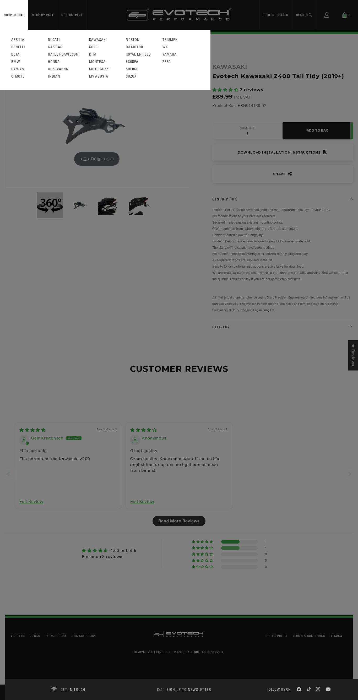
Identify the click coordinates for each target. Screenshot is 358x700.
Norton (133, 40)
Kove (93, 47)
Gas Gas (55, 47)
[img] (32, 430)
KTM (92, 54)
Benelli (18, 47)
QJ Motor (134, 47)
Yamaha (169, 54)
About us (17, 636)
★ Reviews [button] (353, 355)
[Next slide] (349, 474)
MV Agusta (98, 76)
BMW (15, 62)
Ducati (54, 40)
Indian (54, 76)
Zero (166, 62)
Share (280, 174)
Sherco (132, 69)
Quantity (247, 128)
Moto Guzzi (99, 69)
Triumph (170, 40)
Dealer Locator (275, 15)
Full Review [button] (31, 501)
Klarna (336, 636)
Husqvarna (58, 69)
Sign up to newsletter (188, 689)
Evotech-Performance (165, 652)
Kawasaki (98, 40)
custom (71, 15)
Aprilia (17, 40)
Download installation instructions (280, 152)
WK (165, 47)
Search (302, 15)
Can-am (18, 69)
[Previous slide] (8, 474)
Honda (54, 62)
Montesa (97, 62)
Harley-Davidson (63, 54)
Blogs (35, 636)
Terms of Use (56, 636)
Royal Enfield (138, 54)
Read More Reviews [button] (179, 521)
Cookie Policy (276, 636)
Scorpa (132, 62)
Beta (15, 54)
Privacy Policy (84, 636)
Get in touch (73, 689)
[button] (226, 90)
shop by (14, 15)
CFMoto (18, 76)
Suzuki (132, 76)
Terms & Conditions (308, 636)
